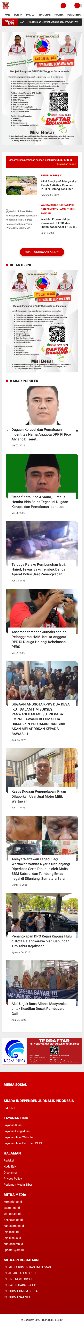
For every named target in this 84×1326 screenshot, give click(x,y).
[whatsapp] (15, 1092)
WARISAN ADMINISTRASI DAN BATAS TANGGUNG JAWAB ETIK (45, 22)
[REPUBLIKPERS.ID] (6, 9)
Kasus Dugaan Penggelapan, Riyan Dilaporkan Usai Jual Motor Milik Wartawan (39, 796)
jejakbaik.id (11, 1232)
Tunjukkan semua (66, 164)
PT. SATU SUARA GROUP (20, 1285)
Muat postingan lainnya (42, 251)
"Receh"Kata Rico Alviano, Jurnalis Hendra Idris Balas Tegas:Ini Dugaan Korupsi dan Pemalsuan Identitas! (40, 502)
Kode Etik (10, 1166)
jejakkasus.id (12, 1238)
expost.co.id (12, 1208)
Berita (18, 14)
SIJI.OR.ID (10, 1108)
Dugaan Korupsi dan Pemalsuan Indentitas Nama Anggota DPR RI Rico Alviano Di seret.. (41, 434)
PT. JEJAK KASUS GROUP (20, 1273)
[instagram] (26, 1092)
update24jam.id (14, 1250)
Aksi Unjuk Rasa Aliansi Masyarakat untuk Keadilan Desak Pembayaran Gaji (40, 1008)
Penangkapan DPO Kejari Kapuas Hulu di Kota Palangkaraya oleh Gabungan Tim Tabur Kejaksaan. (42, 941)
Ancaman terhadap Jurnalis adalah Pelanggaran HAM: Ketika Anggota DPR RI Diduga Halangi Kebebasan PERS (39, 639)
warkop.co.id (12, 1214)
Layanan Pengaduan (16, 1131)
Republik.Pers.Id (51, 175)
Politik (59, 14)
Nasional (45, 14)
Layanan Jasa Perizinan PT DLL (24, 1143)
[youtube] (31, 1092)
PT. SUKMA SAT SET (17, 1297)
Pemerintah (74, 14)
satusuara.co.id (14, 1226)
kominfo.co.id (13, 1201)
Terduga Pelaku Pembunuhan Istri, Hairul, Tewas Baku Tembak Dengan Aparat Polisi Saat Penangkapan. (39, 569)
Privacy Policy (13, 1178)
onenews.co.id (13, 1220)
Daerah (30, 14)
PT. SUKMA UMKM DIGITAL (21, 1291)
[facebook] (5, 1092)
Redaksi (9, 1160)
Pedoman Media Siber (18, 1184)
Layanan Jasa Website (18, 1137)
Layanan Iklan (12, 1125)
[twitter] (10, 1092)
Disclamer (10, 1172)
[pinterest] (21, 1092)
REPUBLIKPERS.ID (52, 1319)
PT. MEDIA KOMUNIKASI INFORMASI (28, 1267)
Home (7, 14)
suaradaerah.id (13, 1244)
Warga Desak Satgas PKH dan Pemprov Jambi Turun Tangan (58, 209)
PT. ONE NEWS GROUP (18, 1279)
